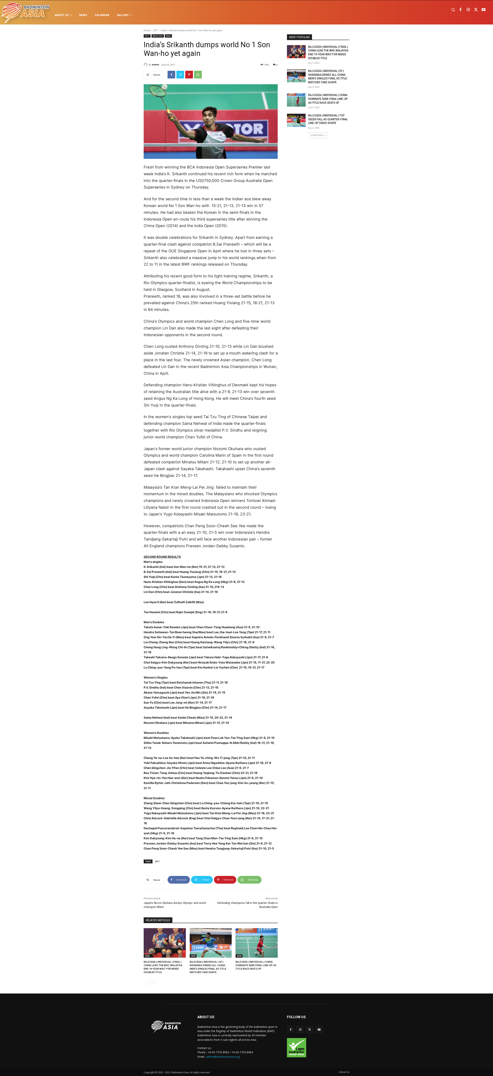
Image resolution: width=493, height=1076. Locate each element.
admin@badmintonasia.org (223, 1056)
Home (147, 30)
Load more (317, 135)
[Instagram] (468, 10)
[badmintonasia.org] (25, 13)
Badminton (158, 36)
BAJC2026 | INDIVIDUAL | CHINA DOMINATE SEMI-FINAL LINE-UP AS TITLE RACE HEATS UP (256, 965)
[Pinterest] (189, 74)
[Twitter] (476, 10)
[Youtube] (483, 10)
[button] (453, 9)
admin (155, 64)
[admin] (146, 65)
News (168, 36)
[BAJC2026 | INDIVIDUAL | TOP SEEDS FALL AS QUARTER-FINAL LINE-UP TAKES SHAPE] (296, 120)
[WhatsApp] (198, 74)
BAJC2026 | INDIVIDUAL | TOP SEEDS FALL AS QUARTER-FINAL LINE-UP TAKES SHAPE (328, 119)
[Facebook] (460, 10)
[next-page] (152, 981)
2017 (155, 30)
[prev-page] (146, 981)
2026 (147, 956)
